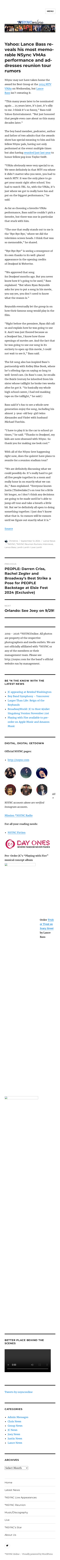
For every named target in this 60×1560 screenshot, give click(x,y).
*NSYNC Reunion (15, 1505)
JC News (12, 1430)
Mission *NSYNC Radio (19, 815)
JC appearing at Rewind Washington (30, 691)
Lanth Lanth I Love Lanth (29, 547)
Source (9, 528)
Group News (15, 1425)
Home (8, 1482)
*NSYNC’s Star (13, 1527)
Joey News (14, 1434)
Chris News (14, 1421)
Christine (13, 541)
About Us (10, 1534)
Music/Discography (16, 1512)
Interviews (48, 544)
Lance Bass (10, 547)
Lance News (49, 541)
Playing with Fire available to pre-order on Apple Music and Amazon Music (29, 722)
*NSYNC (11, 544)
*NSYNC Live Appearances (21, 1497)
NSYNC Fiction (17, 832)
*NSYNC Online (12, 1554)
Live (7, 1519)
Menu (50, 11)
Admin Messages (18, 1417)
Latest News (12, 1490)
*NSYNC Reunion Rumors (29, 544)
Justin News (15, 1438)
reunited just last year (37, 152)
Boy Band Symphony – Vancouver (28, 696)
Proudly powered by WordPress (37, 1554)
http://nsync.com (18, 759)
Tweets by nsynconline (19, 1392)
